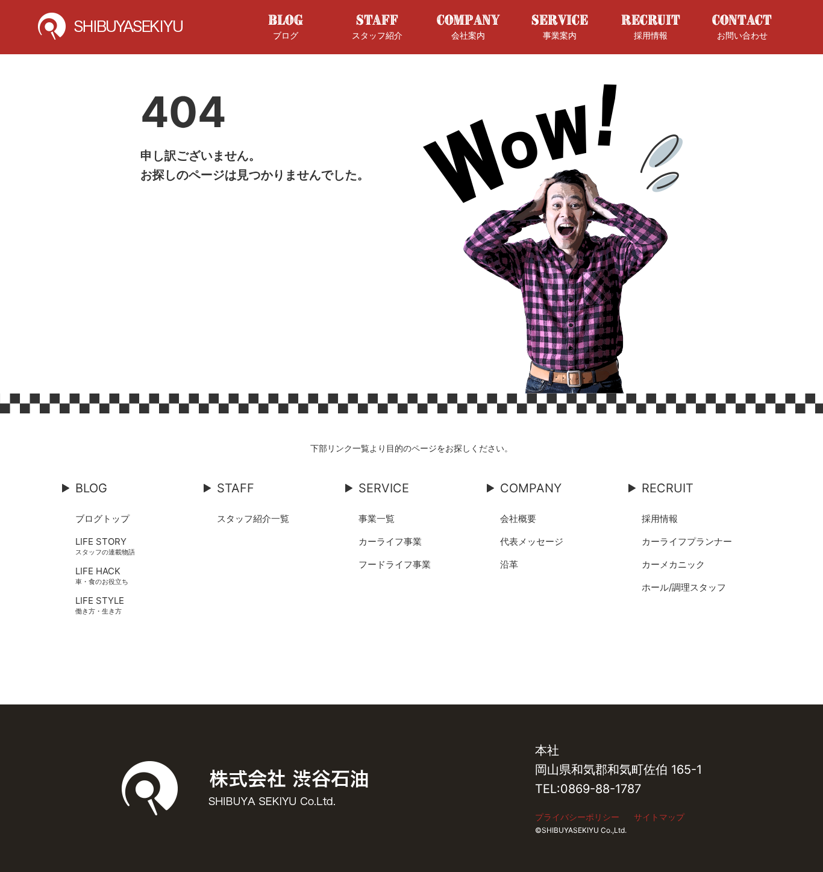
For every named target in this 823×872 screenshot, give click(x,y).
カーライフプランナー (687, 541)
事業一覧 (376, 518)
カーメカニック (673, 564)
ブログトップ (102, 518)
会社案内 (468, 35)
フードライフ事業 (394, 564)
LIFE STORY (101, 541)
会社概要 (518, 518)
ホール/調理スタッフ (684, 587)
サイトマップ (659, 817)
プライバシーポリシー (577, 817)
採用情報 (651, 35)
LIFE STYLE (99, 600)
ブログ (285, 35)
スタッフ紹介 (377, 35)
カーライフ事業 (390, 541)
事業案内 (560, 35)
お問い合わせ (742, 35)
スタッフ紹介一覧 (253, 518)
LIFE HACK (97, 571)
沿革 (509, 564)
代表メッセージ (531, 541)
